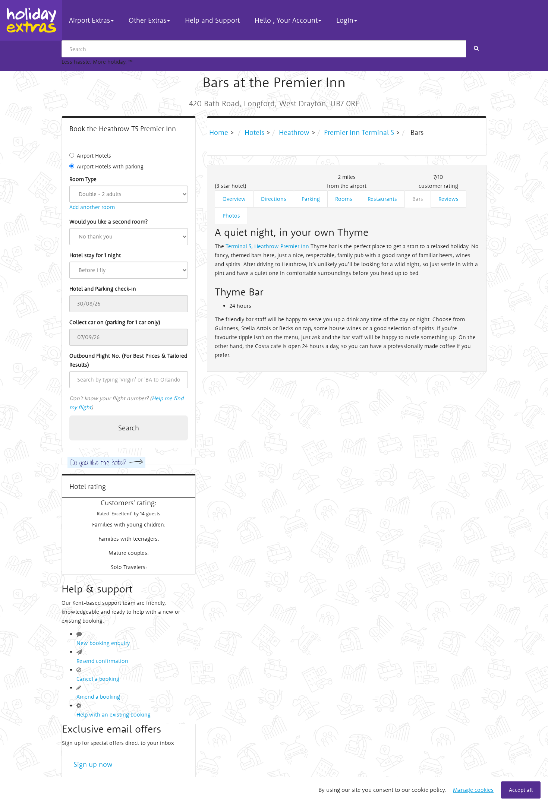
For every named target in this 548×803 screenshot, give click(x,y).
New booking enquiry (103, 642)
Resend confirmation (102, 660)
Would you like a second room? (108, 221)
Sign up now (93, 764)
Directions (273, 198)
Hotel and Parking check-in (102, 288)
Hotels (254, 132)
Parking (311, 198)
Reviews (448, 198)
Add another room (92, 207)
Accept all (521, 789)
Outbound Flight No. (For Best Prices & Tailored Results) (128, 360)
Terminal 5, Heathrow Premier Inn (267, 246)
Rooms (343, 198)
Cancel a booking (97, 678)
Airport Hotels (94, 155)
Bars (417, 198)
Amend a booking (98, 696)
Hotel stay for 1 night (95, 255)
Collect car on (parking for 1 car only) (114, 322)
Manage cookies (473, 789)
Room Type (83, 179)
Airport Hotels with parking (110, 166)
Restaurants (382, 198)
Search (128, 427)
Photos (231, 215)
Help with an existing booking (113, 714)
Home (219, 132)
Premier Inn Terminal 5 (359, 132)
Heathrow (294, 132)
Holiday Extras (31, 20)
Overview (234, 198)
